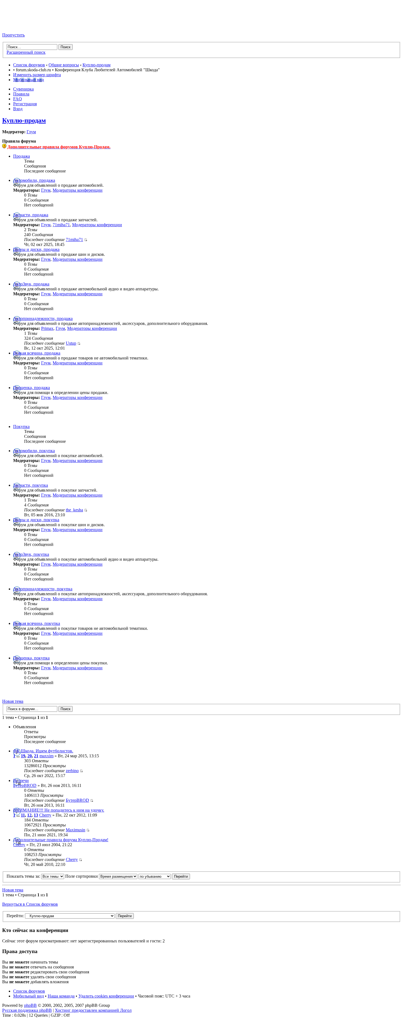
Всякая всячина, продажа (36, 353)
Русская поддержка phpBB (27, 1010)
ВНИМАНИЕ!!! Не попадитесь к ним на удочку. (58, 810)
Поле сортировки (82, 876)
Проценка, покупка (31, 658)
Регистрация (25, 103)
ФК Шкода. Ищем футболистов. (43, 751)
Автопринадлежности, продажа (43, 318)
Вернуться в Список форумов (30, 904)
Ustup (71, 343)
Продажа (21, 156)
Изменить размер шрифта (37, 74)
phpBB (30, 1005)
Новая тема (12, 701)
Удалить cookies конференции (106, 996)
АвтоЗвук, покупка (31, 554)
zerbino (72, 770)
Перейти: (15, 915)
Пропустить (13, 35)
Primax (47, 328)
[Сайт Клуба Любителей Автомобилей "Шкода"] (29, 25)
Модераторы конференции (78, 190)
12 (29, 815)
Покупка (21, 426)
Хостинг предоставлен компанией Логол (93, 1010)
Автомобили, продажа (34, 180)
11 (23, 815)
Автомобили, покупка (34, 450)
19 (23, 755)
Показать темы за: (24, 876)
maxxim (46, 755)
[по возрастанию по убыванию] (164, 876)
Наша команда (61, 996)
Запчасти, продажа (30, 214)
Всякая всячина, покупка (36, 623)
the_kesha (74, 510)
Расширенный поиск (26, 52)
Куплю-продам (96, 65)
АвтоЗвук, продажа (31, 284)
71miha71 (61, 224)
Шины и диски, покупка (36, 519)
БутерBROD (24, 785)
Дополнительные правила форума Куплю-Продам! (60, 839)
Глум (31, 131)
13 (36, 815)
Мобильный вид (28, 79)
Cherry (45, 815)
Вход (17, 108)
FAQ (17, 99)
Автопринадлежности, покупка (42, 588)
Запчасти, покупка (30, 485)
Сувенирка (23, 89)
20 (29, 755)
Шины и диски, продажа (36, 249)
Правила (21, 94)
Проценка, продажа (31, 387)
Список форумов (29, 65)
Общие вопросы (64, 65)
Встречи (21, 780)
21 (36, 755)
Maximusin (75, 830)
